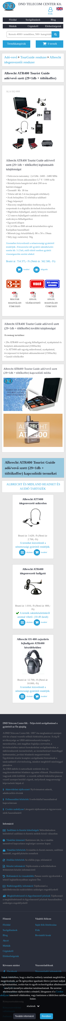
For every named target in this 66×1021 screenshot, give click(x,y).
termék (52, 43)
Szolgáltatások (33, 19)
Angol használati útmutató (51, 302)
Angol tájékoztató (33, 301)
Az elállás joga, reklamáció (29, 859)
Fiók (37, 930)
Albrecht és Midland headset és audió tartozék (33, 486)
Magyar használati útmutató (14, 302)
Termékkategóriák (16, 43)
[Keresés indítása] (55, 34)
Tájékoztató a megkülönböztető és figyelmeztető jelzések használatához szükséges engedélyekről (33, 899)
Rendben (46, 1016)
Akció (6, 940)
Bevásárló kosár (43, 935)
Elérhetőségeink (53, 26)
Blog (53, 19)
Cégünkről (33, 26)
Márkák (13, 26)
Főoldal (13, 19)
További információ (24, 1016)
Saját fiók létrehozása (45, 924)
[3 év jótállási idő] (13, 280)
